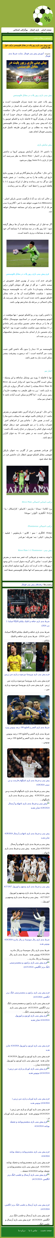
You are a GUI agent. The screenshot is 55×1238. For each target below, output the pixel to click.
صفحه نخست (46, 1230)
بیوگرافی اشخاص (20, 30)
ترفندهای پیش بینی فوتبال (32, 584)
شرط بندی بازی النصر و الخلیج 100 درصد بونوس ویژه (27, 727)
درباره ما (21, 1230)
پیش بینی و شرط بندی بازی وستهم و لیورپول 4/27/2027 (27, 887)
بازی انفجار (34, 30)
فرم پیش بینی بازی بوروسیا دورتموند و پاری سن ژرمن (27, 674)
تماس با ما (33, 1230)
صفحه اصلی (46, 30)
